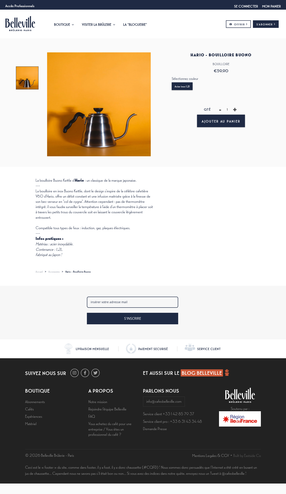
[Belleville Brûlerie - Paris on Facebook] (85, 373)
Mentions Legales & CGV (210, 455)
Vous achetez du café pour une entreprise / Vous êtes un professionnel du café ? (109, 428)
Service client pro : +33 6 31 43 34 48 (172, 421)
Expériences (33, 416)
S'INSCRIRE (132, 318)
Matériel (30, 423)
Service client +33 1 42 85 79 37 (168, 413)
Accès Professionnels (19, 5)
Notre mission (97, 401)
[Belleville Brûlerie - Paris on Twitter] (95, 373)
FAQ (91, 416)
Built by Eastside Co (247, 455)
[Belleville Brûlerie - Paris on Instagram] (74, 373)
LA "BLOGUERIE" (135, 24)
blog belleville (202, 372)
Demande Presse (155, 428)
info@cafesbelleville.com (164, 401)
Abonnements (35, 401)
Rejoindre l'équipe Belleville (107, 409)
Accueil (39, 271)
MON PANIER (271, 5)
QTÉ (207, 109)
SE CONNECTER (246, 5)
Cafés (29, 409)
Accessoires (54, 271)
